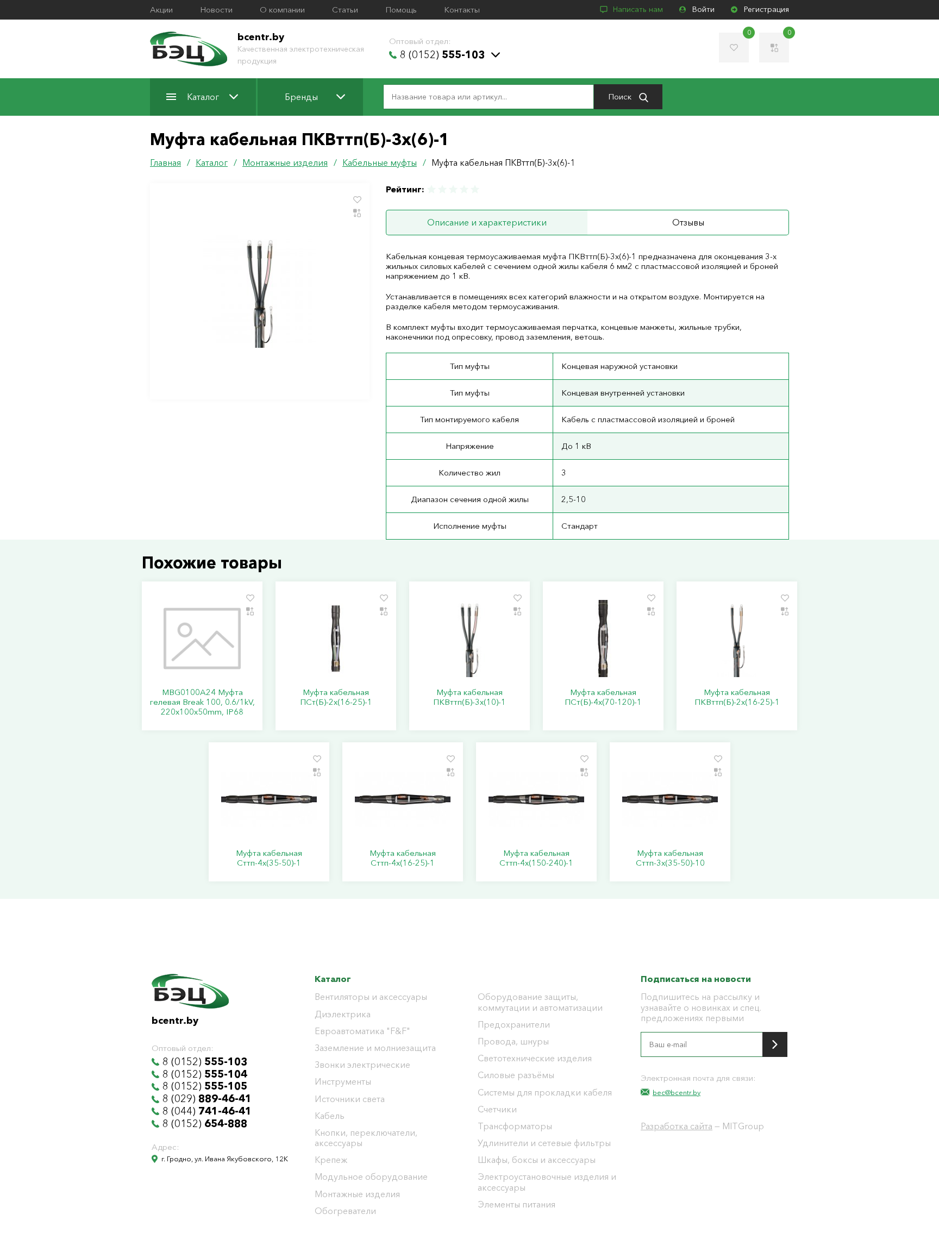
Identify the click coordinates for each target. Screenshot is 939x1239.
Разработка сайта (676, 1126)
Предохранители (514, 1024)
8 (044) (207, 1111)
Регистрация (766, 9)
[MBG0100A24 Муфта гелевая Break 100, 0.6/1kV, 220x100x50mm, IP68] (202, 638)
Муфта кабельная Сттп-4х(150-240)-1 (536, 858)
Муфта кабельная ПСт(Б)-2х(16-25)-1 (336, 697)
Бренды (301, 96)
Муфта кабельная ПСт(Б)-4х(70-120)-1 (603, 697)
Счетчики (497, 1109)
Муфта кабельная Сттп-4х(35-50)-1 (269, 858)
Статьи (345, 10)
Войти (703, 9)
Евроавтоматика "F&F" (362, 1031)
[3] (453, 189)
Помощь (401, 10)
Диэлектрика (343, 1014)
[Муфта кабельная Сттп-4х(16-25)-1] (402, 799)
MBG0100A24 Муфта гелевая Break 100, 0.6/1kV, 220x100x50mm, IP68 (202, 702)
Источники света (350, 1099)
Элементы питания (516, 1204)
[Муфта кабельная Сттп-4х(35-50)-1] (269, 799)
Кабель (330, 1116)
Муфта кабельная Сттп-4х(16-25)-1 (403, 858)
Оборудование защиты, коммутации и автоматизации (540, 1002)
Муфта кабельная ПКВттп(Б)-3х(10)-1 (469, 697)
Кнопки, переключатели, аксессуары (366, 1138)
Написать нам (638, 9)
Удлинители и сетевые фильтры (544, 1143)
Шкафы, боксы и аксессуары (537, 1160)
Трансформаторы (515, 1126)
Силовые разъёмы (516, 1075)
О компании (282, 10)
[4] (464, 189)
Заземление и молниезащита (375, 1048)
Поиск (621, 96)
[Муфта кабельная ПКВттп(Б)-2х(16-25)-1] (737, 638)
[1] (432, 189)
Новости (216, 10)
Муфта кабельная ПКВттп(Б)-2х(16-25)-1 (737, 697)
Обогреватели (345, 1211)
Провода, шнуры (513, 1041)
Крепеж (331, 1160)
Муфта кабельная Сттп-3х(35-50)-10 (670, 858)
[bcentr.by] (188, 49)
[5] (474, 189)
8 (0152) (442, 55)
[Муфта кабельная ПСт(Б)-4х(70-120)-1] (603, 638)
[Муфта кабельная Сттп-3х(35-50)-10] (670, 799)
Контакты (462, 10)
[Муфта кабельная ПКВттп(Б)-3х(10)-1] (469, 638)
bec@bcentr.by (676, 1092)
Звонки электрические (362, 1065)
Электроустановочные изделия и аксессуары (547, 1182)
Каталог (203, 96)
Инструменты (343, 1082)
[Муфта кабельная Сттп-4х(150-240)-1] (536, 799)
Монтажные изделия (357, 1194)
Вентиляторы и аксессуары (371, 997)
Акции (161, 10)
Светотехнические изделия (535, 1058)
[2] (442, 189)
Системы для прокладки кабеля (545, 1092)
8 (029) (207, 1099)
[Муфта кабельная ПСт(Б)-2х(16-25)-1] (336, 638)
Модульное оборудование (371, 1177)
